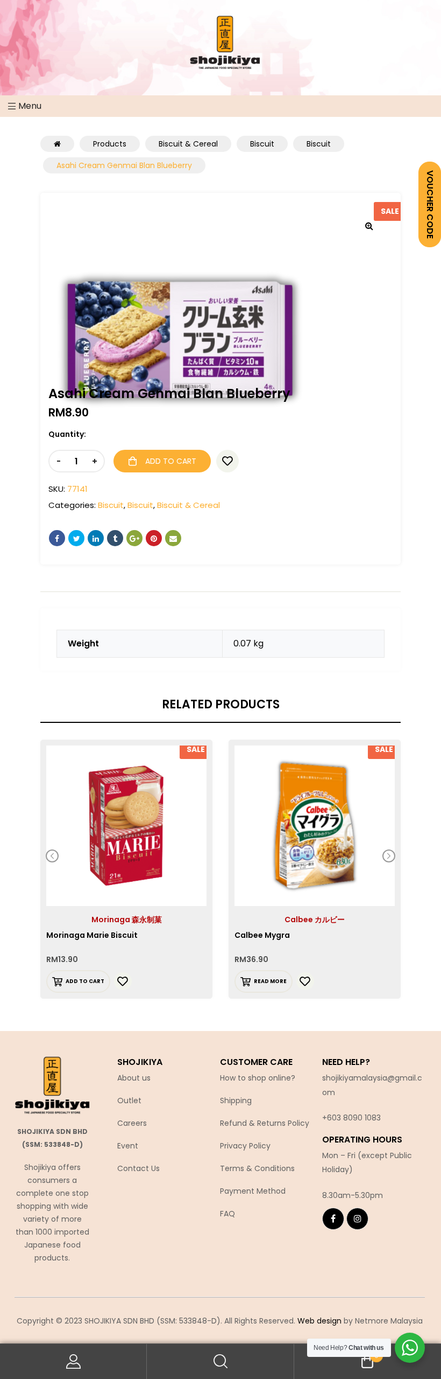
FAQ (227, 1213)
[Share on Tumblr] (115, 538)
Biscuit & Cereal (188, 505)
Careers (132, 1123)
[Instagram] (357, 1219)
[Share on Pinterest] (154, 538)
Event (127, 1145)
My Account (73, 1361)
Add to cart (170, 461)
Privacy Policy (245, 1145)
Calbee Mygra (262, 935)
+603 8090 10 (347, 1117)
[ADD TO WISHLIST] (227, 461)
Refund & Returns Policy (264, 1123)
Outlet (129, 1100)
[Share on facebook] (57, 538)
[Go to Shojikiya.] (57, 143)
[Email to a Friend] (173, 538)
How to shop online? (257, 1077)
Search (220, 1361)
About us (134, 1077)
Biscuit (111, 505)
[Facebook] (333, 1219)
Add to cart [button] (85, 981)
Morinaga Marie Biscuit (92, 935)
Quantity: (67, 434)
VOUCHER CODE (430, 204)
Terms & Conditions (257, 1168)
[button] (368, 225)
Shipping (236, 1100)
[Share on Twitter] (76, 538)
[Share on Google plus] (134, 538)
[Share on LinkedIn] (96, 538)
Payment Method (253, 1191)
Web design (319, 1320)
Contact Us (138, 1168)
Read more (270, 981)
